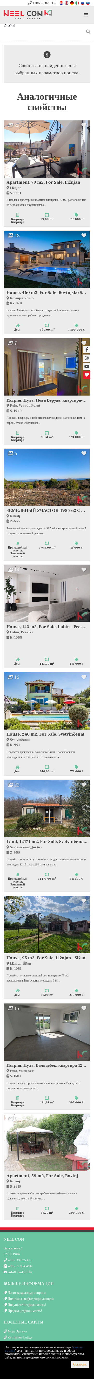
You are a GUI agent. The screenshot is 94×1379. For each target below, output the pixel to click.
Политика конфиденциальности (31, 1299)
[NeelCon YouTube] (86, 366)
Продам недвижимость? (25, 1311)
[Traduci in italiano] (77, 3)
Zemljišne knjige (20, 1337)
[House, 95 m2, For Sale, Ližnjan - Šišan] (47, 924)
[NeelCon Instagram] (86, 358)
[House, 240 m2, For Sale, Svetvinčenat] (47, 701)
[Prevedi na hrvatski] (62, 3)
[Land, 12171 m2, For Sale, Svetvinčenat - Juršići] (47, 808)
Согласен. (80, 1364)
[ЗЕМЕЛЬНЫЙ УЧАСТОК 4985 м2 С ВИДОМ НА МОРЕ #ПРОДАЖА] (47, 477)
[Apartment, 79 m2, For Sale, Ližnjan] (47, 149)
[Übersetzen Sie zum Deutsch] (72, 3)
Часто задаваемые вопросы (27, 1293)
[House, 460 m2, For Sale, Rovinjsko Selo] (47, 259)
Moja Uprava (17, 1331)
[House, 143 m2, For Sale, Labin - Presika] (47, 593)
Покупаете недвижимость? (27, 1305)
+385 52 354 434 (19, 1266)
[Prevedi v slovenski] (88, 3)
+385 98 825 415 (44, 3)
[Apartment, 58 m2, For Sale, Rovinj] (47, 1142)
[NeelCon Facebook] (86, 349)
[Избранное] (86, 375)
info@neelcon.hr (20, 1272)
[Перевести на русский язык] (83, 3)
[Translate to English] (67, 3)
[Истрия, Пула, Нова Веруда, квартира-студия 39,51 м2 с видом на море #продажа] (47, 367)
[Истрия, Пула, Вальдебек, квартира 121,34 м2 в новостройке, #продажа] (47, 1032)
